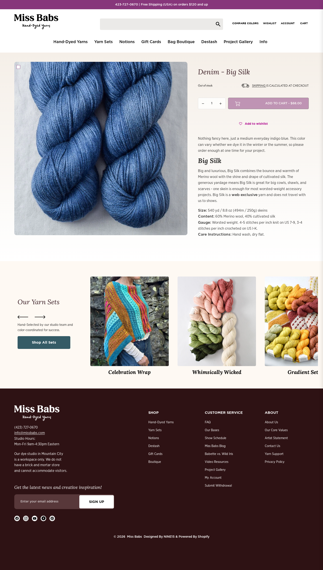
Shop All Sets (44, 342)
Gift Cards (155, 454)
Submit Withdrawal (218, 485)
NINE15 (169, 536)
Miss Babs (134, 536)
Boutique (154, 462)
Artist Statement (276, 438)
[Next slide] (40, 317)
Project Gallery (215, 469)
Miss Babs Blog (215, 446)
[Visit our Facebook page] (17, 518)
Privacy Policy (275, 462)
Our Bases (212, 430)
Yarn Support (274, 454)
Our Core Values (276, 430)
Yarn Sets (155, 430)
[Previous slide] (23, 317)
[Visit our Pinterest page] (52, 518)
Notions (153, 438)
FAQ (208, 422)
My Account (213, 477)
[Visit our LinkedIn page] (43, 518)
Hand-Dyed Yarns (161, 422)
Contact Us (272, 446)
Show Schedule (215, 438)
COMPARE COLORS (245, 23)
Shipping (259, 85)
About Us (271, 422)
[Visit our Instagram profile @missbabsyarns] (26, 518)
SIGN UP (96, 502)
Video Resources (216, 462)
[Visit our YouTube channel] (34, 518)
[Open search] (161, 24)
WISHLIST (269, 23)
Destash (154, 446)
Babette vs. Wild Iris (219, 454)
